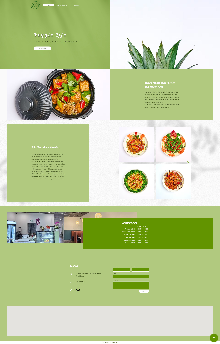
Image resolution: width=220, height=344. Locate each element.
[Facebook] (77, 290)
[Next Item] (188, 163)
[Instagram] (79, 290)
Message (115, 280)
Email (114, 273)
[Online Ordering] (214, 338)
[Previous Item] (122, 163)
